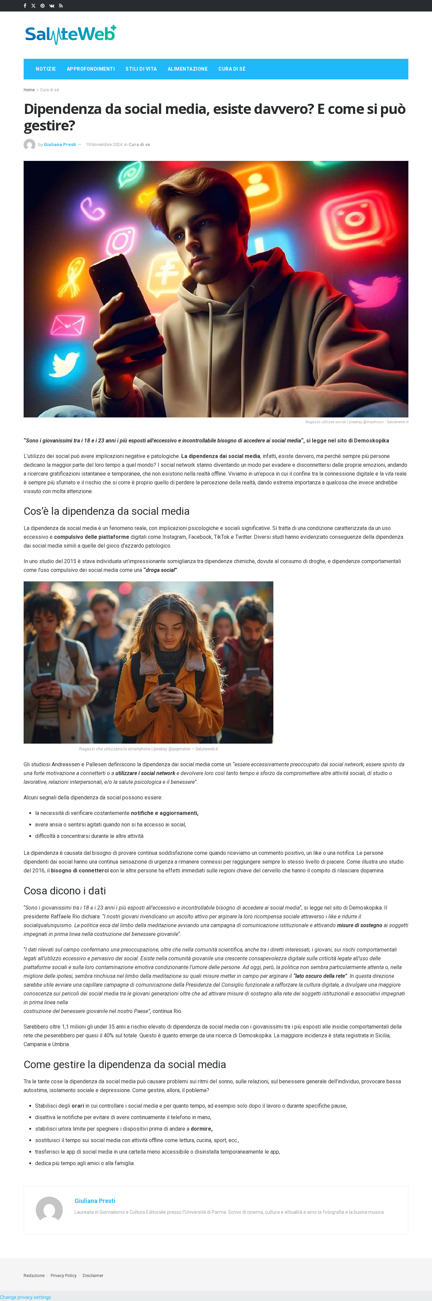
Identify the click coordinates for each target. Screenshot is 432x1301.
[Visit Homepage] (71, 35)
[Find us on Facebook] (25, 6)
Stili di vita (141, 69)
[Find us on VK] (51, 6)
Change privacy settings (25, 1297)
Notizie (46, 69)
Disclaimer (93, 1275)
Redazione (34, 1275)
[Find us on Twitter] (33, 6)
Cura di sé (231, 69)
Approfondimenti (91, 69)
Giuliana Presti (60, 144)
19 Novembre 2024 (104, 144)
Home (29, 90)
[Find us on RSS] (61, 6)
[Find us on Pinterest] (42, 6)
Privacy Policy (64, 1275)
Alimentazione (188, 69)
